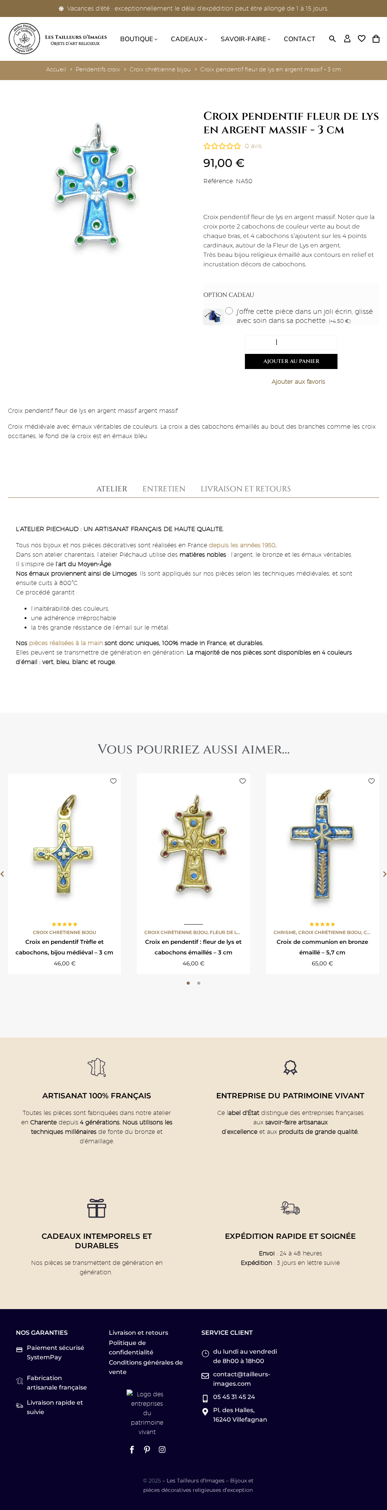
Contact (299, 39)
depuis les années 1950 (242, 545)
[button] (332, 38)
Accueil (56, 69)
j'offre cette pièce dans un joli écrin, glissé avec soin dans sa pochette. (305, 315)
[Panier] (376, 38)
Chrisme (285, 932)
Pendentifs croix (98, 69)
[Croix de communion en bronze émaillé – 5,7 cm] (322, 844)
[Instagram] (162, 1449)
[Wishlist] (361, 38)
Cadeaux (187, 39)
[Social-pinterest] (147, 1449)
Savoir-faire (243, 39)
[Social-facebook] (132, 1449)
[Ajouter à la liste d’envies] (291, 382)
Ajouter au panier (291, 361)
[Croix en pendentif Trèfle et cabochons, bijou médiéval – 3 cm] (64, 844)
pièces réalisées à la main (66, 643)
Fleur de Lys (226, 932)
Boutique (136, 39)
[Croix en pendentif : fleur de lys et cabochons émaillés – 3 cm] (193, 844)
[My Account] (347, 38)
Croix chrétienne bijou (160, 69)
